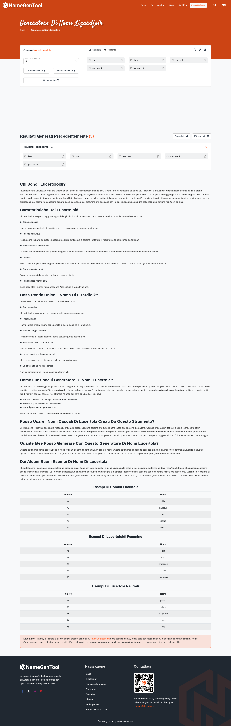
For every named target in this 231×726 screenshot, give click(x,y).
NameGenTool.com (100, 638)
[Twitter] (28, 691)
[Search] (214, 5)
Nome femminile (65, 71)
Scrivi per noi (92, 704)
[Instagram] (35, 691)
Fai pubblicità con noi (96, 709)
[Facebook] (23, 691)
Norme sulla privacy (96, 684)
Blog (171, 5)
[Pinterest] (41, 691)
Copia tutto (180, 136)
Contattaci (91, 694)
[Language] (224, 5)
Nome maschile (35, 71)
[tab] (94, 51)
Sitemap (90, 699)
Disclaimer (91, 679)
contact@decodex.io (144, 706)
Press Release (198, 5)
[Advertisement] (115, 106)
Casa (143, 5)
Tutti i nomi (156, 5)
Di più (182, 5)
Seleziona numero (32, 58)
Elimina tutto (200, 136)
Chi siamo (91, 689)
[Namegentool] (22, 5)
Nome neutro (49, 80)
